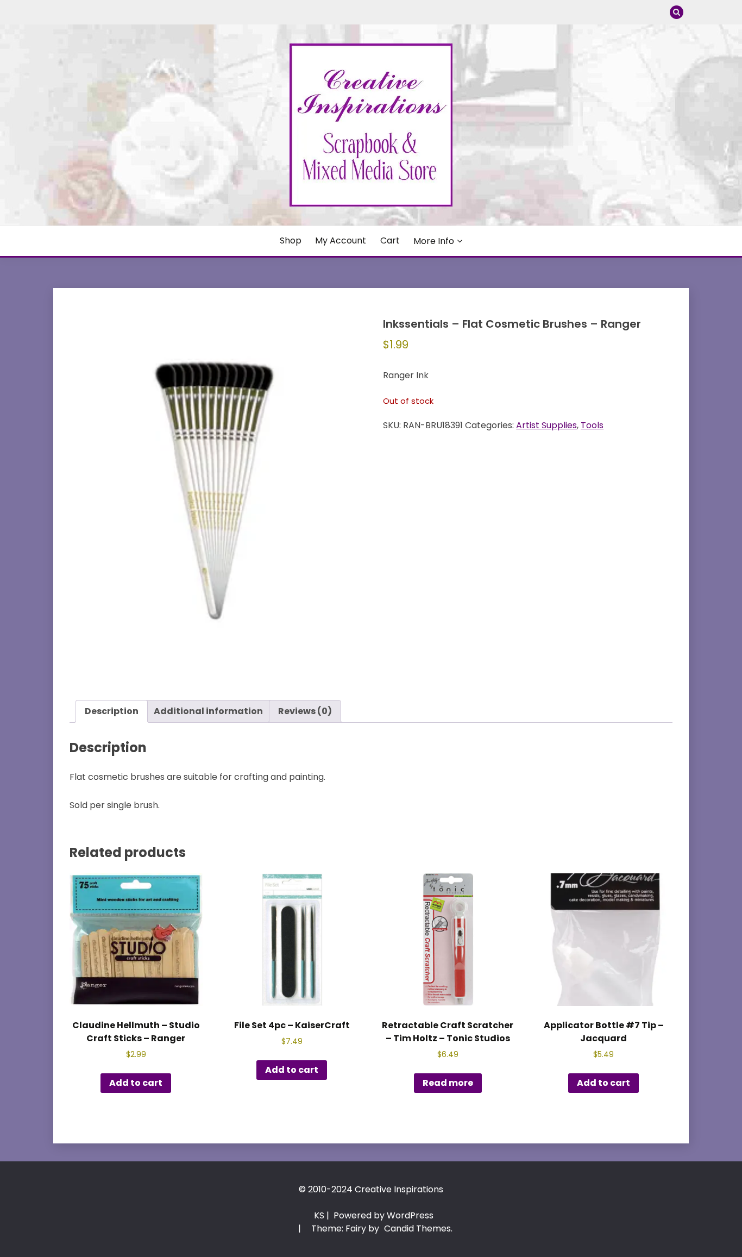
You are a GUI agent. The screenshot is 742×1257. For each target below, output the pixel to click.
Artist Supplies (546, 425)
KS (319, 1215)
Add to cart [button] (135, 1083)
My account (340, 240)
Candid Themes (417, 1228)
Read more (448, 1083)
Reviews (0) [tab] (305, 711)
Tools (592, 425)
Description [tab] (112, 711)
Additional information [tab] (208, 711)
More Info (433, 241)
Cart (390, 240)
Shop (290, 240)
